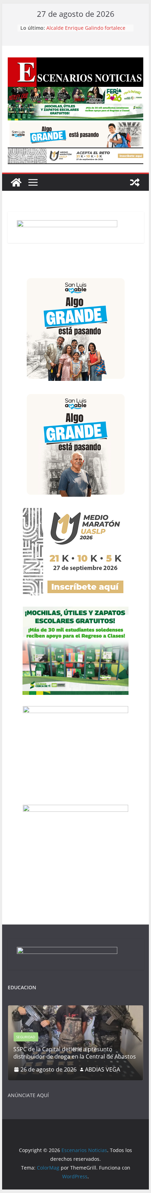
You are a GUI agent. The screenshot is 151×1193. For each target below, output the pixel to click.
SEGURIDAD (25, 1036)
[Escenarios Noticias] (16, 182)
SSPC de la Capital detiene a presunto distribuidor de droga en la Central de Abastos (86, 28)
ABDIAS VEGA (102, 1069)
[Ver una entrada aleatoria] (134, 182)
